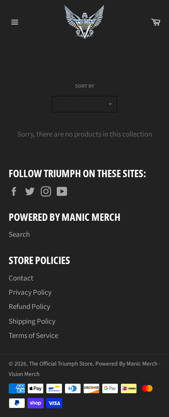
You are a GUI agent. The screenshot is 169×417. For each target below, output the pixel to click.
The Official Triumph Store (61, 364)
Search (19, 234)
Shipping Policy (32, 321)
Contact (21, 278)
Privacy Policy (30, 292)
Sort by (84, 86)
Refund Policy (29, 307)
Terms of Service (33, 336)
